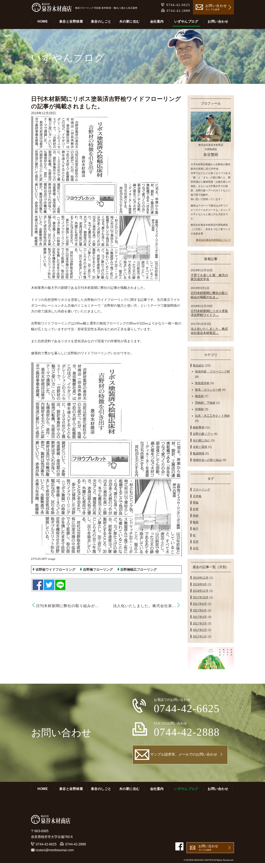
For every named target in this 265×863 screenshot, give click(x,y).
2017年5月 (200, 610)
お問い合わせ (218, 21)
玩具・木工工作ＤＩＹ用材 (212, 415)
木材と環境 (200, 446)
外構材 (199, 409)
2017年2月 (200, 630)
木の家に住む (129, 21)
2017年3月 (200, 623)
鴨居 (196, 522)
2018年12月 (200, 590)
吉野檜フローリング (98, 569)
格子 (196, 528)
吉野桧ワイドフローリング (55, 569)
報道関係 (198, 453)
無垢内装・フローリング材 (212, 371)
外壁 (196, 509)
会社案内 (157, 21)
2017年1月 (200, 636)
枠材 (196, 515)
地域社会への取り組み (207, 460)
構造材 (199, 396)
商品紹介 (198, 365)
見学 (196, 541)
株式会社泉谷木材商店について (213, 240)
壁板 (196, 502)
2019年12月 (200, 577)
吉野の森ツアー (203, 433)
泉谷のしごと (101, 21)
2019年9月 (200, 584)
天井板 (197, 496)
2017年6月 (200, 603)
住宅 (196, 548)
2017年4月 (200, 616)
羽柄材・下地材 (205, 402)
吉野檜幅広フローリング (138, 569)
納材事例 (198, 427)
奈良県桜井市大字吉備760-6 (52, 837)
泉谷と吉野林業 (71, 21)
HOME (42, 21)
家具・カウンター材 (208, 389)
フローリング (201, 489)
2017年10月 (200, 597)
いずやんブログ (186, 21)
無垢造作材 (202, 383)
